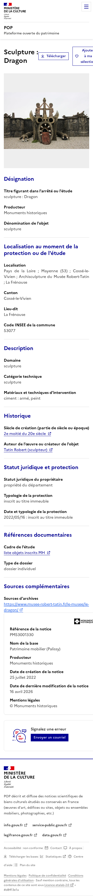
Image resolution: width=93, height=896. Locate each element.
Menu (86, 6)
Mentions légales (15, 875)
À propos (75, 848)
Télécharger (56, 56)
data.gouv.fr (52, 835)
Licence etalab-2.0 (56, 885)
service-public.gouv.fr (49, 825)
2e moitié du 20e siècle (25, 433)
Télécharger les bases (23, 856)
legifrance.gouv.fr (18, 835)
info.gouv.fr (13, 825)
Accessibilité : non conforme (23, 848)
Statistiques (54, 856)
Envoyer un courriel (50, 737)
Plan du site (27, 865)
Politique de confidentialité (47, 875)
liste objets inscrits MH (24, 552)
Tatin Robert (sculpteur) (25, 450)
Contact (56, 848)
